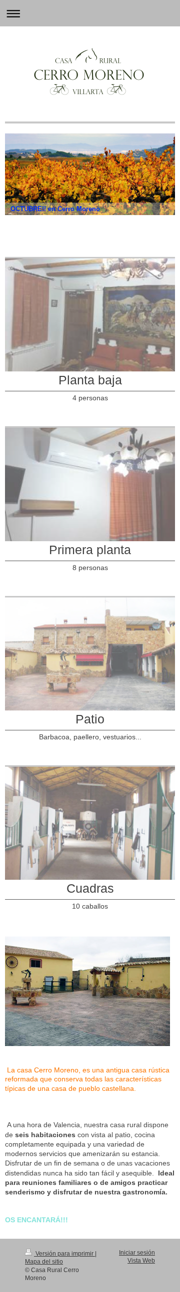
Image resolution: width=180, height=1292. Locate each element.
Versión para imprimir (64, 1253)
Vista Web (141, 1260)
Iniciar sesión (137, 1252)
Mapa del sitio (44, 1261)
